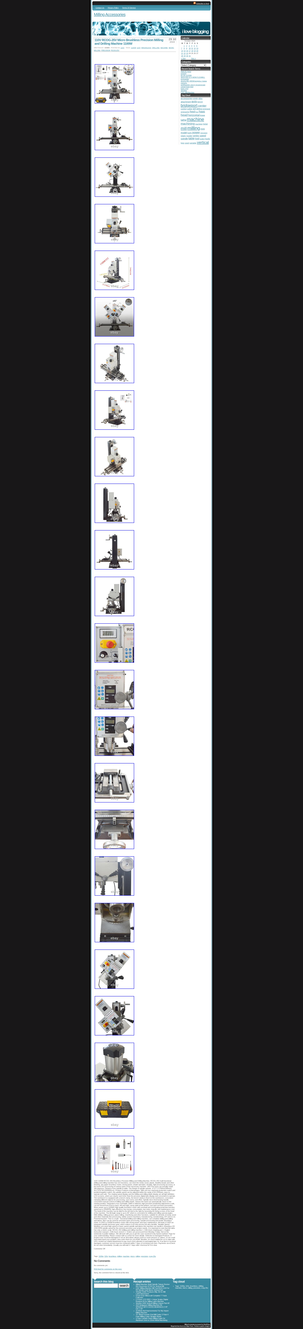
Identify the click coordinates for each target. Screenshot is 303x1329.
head (184, 115)
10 (190, 48)
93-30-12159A (186, 75)
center (202, 105)
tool (197, 138)
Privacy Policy (113, 8)
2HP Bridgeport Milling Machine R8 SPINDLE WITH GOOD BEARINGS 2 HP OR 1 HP (151, 1307)
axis (194, 101)
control (184, 109)
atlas (200, 98)
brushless (146, 48)
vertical (203, 142)
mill (184, 128)
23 (187, 53)
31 (190, 56)
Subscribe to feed (202, 3)
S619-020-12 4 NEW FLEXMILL (193, 77)
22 (185, 53)
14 (182, 51)
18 (192, 51)
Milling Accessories (109, 14)
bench (200, 102)
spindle (184, 138)
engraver (206, 109)
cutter (189, 109)
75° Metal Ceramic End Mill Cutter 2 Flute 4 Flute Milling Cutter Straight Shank (152, 1315)
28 (182, 56)
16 (187, 51)
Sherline (184, 90)
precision (105, 50)
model (184, 132)
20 (197, 51)
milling (97, 50)
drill (194, 109)
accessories (187, 98)
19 (195, 51)
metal (205, 124)
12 (195, 48)
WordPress (206, 1324)
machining (188, 123)
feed (192, 111)
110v (122, 48)
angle (195, 98)
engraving (185, 112)
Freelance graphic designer (202, 1326)
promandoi (185, 79)
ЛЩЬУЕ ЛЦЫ (186, 72)
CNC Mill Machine (187, 92)
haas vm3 (184, 89)
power (196, 132)
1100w (133, 48)
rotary (183, 136)
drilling (156, 48)
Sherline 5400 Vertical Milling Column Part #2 (152, 1303)
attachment (186, 102)
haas (202, 111)
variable (193, 143)
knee (202, 115)
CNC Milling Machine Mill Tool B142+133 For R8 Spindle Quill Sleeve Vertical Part (152, 1289)
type (182, 143)
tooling (202, 139)
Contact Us (100, 8)
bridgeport (189, 105)
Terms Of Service (129, 8)
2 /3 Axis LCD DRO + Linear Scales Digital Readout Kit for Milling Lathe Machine (152, 1300)
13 (197, 48)
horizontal (194, 115)
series (196, 135)
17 (190, 51)
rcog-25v (115, 50)
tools (207, 138)
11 (192, 48)
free (196, 112)
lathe (183, 120)
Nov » (193, 58)
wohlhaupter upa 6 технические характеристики (193, 86)
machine (164, 48)
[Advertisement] (131, 56)
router (189, 135)
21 (182, 53)
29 (185, 56)
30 (187, 56)
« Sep (183, 58)
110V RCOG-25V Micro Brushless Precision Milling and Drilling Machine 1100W (129, 41)
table (191, 138)
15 (185, 51)
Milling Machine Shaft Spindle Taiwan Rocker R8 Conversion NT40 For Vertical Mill (153, 1285)
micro (171, 48)
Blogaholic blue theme (177, 1326)
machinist (198, 124)
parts (189, 133)
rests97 (184, 73)
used (187, 143)
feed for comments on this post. (108, 1269)
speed (203, 135)
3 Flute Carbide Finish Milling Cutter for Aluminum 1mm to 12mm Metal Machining (151, 1319)
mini (202, 129)
